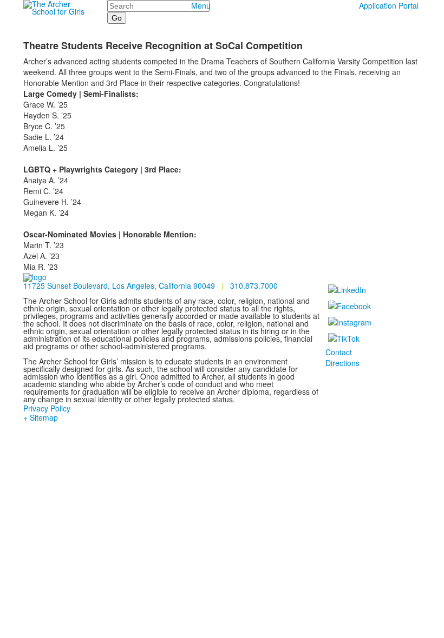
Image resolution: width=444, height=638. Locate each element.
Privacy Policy (46, 408)
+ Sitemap (40, 417)
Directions (342, 362)
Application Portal (389, 5)
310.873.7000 (254, 285)
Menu (201, 5)
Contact (338, 352)
